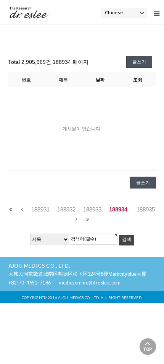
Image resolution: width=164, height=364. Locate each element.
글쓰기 (139, 62)
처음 (11, 209)
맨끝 (87, 219)
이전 (22, 209)
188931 (40, 209)
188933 (92, 209)
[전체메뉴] (156, 13)
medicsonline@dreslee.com (90, 283)
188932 (66, 209)
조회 (137, 80)
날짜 (100, 80)
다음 (76, 219)
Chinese (114, 12)
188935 (146, 209)
